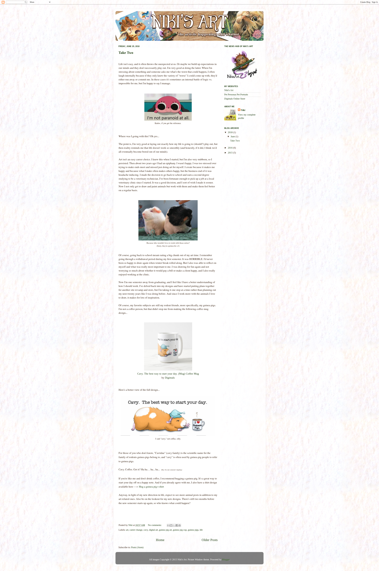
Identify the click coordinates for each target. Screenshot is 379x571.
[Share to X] (173, 525)
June (233, 136)
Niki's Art (228, 90)
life (201, 530)
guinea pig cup (180, 530)
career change (136, 530)
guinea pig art (165, 530)
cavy (146, 530)
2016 (230, 147)
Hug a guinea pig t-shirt (151, 486)
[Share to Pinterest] (179, 525)
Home (160, 540)
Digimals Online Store (234, 98)
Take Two (126, 53)
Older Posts (210, 540)
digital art (153, 530)
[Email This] (168, 525)
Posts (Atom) (137, 547)
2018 (230, 132)
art (127, 530)
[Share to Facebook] (176, 525)
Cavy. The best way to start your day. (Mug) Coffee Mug (168, 373)
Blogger (225, 559)
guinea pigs (193, 530)
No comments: (155, 525)
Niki (243, 110)
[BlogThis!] (171, 525)
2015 (230, 152)
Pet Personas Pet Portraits (236, 94)
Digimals (170, 377)
